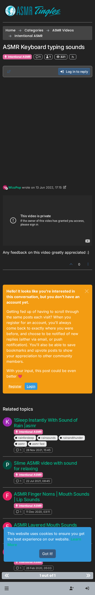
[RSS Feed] (72, 56)
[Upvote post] (71, 264)
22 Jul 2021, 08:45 (38, 481)
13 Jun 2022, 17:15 (49, 187)
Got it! (47, 553)
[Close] (86, 291)
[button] (6, 588)
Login (31, 386)
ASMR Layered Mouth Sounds (45, 525)
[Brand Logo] (33, 11)
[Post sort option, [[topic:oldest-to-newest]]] (9, 71)
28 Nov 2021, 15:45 (38, 450)
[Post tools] (88, 264)
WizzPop (14, 187)
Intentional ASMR (19, 56)
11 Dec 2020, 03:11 (38, 511)
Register (15, 386)
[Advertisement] (47, 129)
